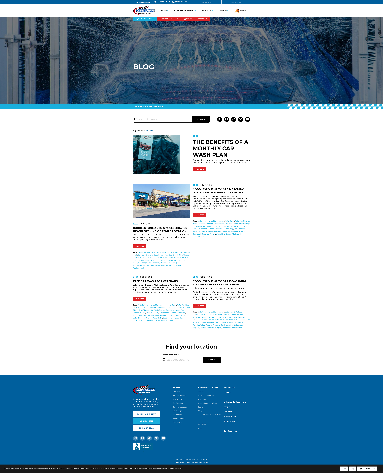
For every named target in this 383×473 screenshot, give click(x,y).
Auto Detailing (181, 252)
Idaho (200, 407)
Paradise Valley (154, 263)
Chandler (149, 255)
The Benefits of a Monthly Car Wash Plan (220, 148)
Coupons (189, 19)
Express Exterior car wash (151, 258)
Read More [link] (199, 169)
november (164, 315)
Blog (195, 136)
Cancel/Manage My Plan (146, 19)
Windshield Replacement (166, 320)
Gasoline (181, 260)
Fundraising (168, 260)
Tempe (152, 265)
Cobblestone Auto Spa (163, 255)
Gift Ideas (203, 19)
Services (162, 11)
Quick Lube (180, 263)
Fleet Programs (179, 418)
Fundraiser (159, 260)
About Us (206, 11)
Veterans (136, 320)
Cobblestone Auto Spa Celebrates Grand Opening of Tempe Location (160, 229)
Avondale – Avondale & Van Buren (179, 2)
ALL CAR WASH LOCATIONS (209, 415)
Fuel (134, 260)
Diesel (175, 255)
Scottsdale (137, 265)
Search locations (170, 355)
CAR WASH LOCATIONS (184, 11)
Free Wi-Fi (184, 258)
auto (227, 312)
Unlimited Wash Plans (170, 19)
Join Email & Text (146, 414)
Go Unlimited (146, 421)
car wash (136, 308)
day (188, 308)
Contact (227, 392)
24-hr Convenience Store (148, 252)
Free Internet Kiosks (171, 258)
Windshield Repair (163, 265)
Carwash (141, 255)
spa (241, 325)
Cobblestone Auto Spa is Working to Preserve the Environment (219, 283)
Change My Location (143, 2)
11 (138, 305)
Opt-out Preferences (367, 469)
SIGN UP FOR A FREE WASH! (147, 106)
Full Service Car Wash (145, 260)
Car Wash (177, 392)
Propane (171, 263)
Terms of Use (229, 421)
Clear (151, 131)
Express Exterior (179, 396)
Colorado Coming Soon (207, 403)
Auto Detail (169, 252)
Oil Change (142, 263)
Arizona (161, 252)
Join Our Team (236, 2)
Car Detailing (178, 403)
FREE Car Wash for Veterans (155, 281)
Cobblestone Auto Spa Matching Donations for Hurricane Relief (218, 191)
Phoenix (163, 263)
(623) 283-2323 (206, 2)
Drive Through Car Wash (148, 310)
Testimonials (229, 387)
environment (232, 317)
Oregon (201, 411)
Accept (344, 469)
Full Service (177, 399)
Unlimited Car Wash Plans (235, 402)
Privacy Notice (230, 416)
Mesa (135, 263)
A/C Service (177, 415)
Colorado (202, 399)
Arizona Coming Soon (207, 396)
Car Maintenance (180, 407)
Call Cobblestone (231, 431)
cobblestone (162, 308)
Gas (175, 260)
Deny (352, 469)
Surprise (145, 265)
